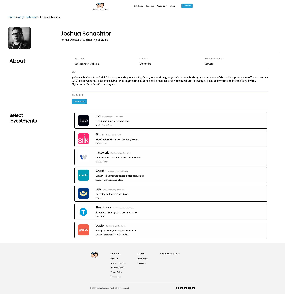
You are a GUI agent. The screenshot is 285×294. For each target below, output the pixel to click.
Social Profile (79, 101)
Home (11, 17)
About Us (114, 259)
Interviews (150, 6)
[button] (162, 6)
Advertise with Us (117, 268)
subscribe (187, 6)
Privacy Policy (116, 272)
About (172, 6)
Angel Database (27, 17)
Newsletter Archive (118, 263)
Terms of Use (116, 277)
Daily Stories (138, 6)
